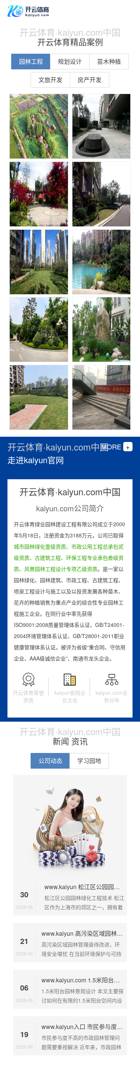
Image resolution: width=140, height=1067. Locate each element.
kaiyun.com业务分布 (112, 696)
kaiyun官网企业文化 (70, 696)
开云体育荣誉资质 (28, 696)
